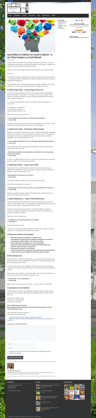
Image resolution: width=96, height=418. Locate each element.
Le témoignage (61, 22)
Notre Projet (32, 15)
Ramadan (60, 26)
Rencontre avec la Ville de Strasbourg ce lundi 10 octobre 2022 (50, 386)
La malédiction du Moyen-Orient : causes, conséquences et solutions (25, 317)
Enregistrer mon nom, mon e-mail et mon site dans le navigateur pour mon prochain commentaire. (30, 352)
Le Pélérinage (61, 28)
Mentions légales (37, 416)
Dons (38, 15)
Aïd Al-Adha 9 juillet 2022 (46, 390)
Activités (24, 15)
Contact (54, 15)
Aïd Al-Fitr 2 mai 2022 (46, 402)
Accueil (10, 15)
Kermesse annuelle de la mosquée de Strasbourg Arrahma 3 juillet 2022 (49, 397)
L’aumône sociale (62, 25)
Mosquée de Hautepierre (20, 416)
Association (17, 15)
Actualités (10, 1)
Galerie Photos (45, 15)
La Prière (60, 24)
